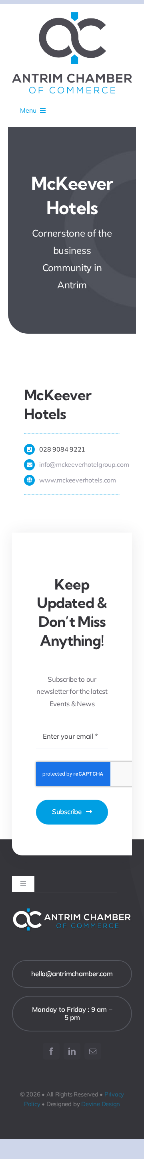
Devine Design (100, 1104)
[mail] (92, 1051)
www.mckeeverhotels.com (77, 480)
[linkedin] (72, 1051)
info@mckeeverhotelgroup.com (84, 464)
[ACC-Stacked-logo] (72, 15)
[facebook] (51, 1051)
